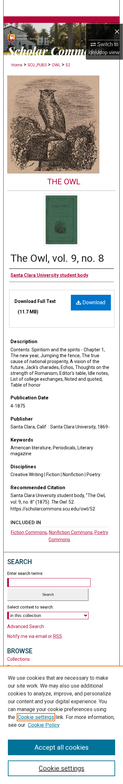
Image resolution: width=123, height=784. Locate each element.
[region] (61, 725)
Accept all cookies (61, 747)
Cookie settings (36, 717)
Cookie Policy (44, 725)
